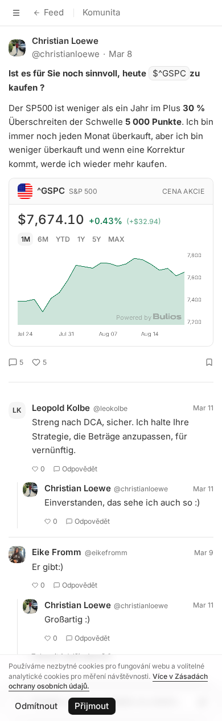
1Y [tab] (81, 239)
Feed (54, 12)
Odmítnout (36, 705)
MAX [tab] (116, 239)
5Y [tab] (96, 239)
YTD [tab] (63, 239)
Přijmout (92, 705)
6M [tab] (43, 239)
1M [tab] (25, 239)
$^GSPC (169, 73)
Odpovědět (79, 469)
